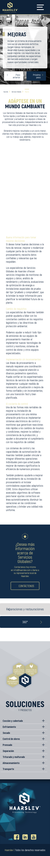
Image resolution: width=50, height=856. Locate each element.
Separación (8, 750)
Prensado (7, 744)
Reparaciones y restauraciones (25, 609)
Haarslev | (9, 850)
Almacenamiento (11, 762)
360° (25, 622)
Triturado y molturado (14, 756)
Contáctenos (26, 586)
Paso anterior (16, 76)
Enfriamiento (9, 726)
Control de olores (11, 738)
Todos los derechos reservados (30, 850)
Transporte (8, 768)
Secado (6, 732)
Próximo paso (37, 76)
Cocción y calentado (13, 720)
